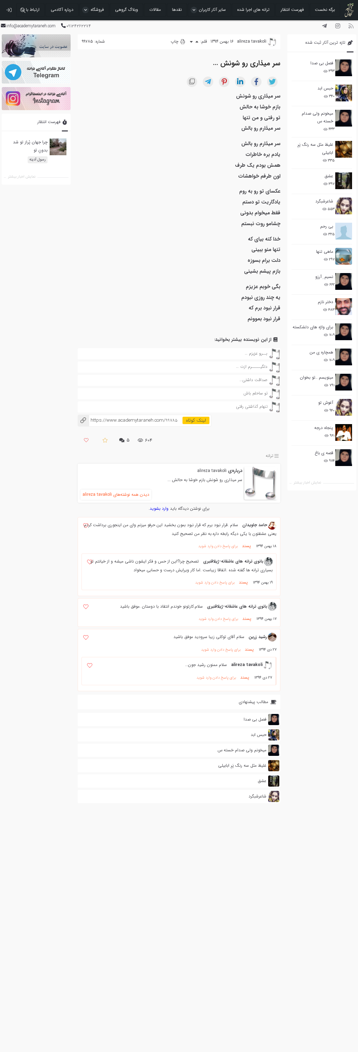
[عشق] (343, 180)
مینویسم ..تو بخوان (316, 377)
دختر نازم (325, 302)
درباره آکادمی (62, 9)
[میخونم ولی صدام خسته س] (343, 118)
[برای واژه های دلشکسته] (343, 331)
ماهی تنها (324, 251)
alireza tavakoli (212, 470)
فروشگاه (97, 9)
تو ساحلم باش (255, 393)
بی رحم (326, 226)
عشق (328, 176)
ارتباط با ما (30, 9)
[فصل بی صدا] (343, 67)
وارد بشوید (159, 508)
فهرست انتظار (292, 9)
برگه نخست (325, 9)
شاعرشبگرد (324, 201)
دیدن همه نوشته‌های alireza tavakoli (116, 494)
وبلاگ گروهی (126, 9)
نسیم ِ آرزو (324, 276)
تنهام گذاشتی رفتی (251, 406)
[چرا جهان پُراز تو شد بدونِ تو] (58, 146)
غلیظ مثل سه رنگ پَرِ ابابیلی (315, 148)
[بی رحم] (343, 231)
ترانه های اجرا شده (253, 9)
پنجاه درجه (323, 427)
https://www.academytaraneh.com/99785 (128, 420)
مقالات (155, 9)
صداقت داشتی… (253, 380)
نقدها (177, 9)
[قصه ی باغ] (343, 457)
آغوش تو (325, 402)
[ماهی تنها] (343, 256)
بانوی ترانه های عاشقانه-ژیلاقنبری (233, 561)
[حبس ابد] (343, 93)
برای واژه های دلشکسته (313, 327)
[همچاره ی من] (343, 357)
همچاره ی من (321, 352)
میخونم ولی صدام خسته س (317, 117)
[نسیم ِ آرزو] (343, 281)
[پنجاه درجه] (343, 432)
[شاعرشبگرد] (343, 206)
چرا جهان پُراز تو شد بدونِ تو (30, 146)
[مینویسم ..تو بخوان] (343, 382)
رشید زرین (258, 637)
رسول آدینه (37, 160)
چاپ (175, 41)
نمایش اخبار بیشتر (307, 483)
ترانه (269, 456)
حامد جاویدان (254, 525)
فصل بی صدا (321, 63)
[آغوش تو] (343, 407)
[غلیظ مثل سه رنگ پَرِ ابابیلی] (343, 149)
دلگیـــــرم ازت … (251, 366)
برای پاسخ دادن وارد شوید (218, 546)
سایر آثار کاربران (212, 9)
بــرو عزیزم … (256, 353)
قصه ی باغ (324, 453)
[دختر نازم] (343, 306)
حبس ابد (325, 88)
